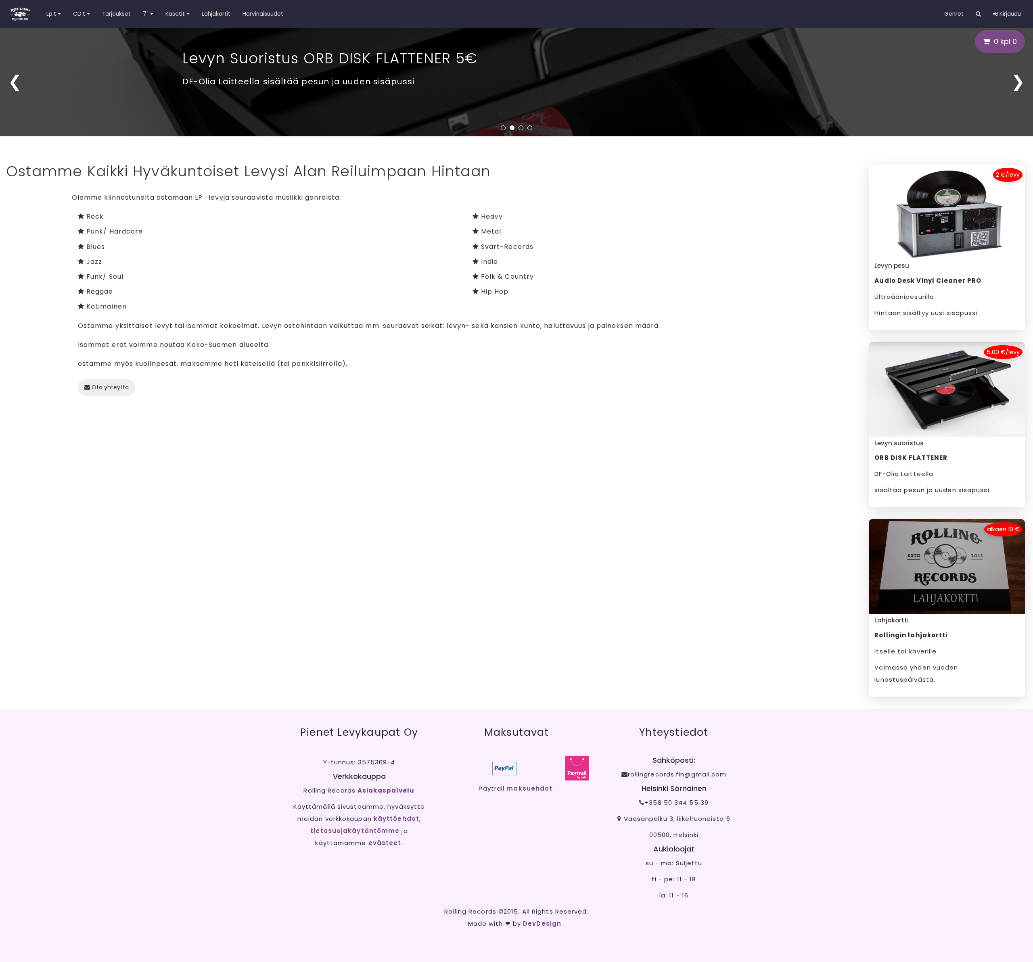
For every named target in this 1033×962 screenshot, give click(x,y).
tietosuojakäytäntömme (354, 830)
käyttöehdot (396, 818)
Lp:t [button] (52, 14)
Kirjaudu (1009, 14)
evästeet (384, 843)
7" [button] (146, 14)
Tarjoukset (116, 14)
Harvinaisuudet (263, 14)
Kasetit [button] (175, 14)
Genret (954, 14)
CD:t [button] (80, 14)
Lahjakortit (216, 14)
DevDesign (543, 923)
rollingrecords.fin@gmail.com (677, 774)
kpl (1005, 41)
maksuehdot (529, 788)
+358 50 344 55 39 (676, 802)
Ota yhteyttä (109, 387)
